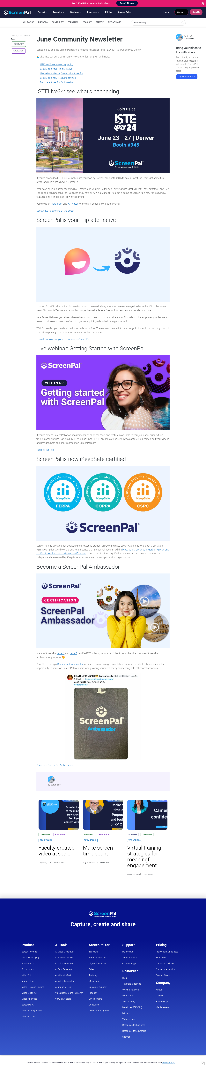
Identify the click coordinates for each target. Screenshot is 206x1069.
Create (180, 12)
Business (75, 12)
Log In (166, 12)
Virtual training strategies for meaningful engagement (144, 857)
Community (58, 22)
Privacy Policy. (168, 1063)
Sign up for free (186, 76)
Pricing (108, 12)
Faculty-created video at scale (57, 851)
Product (42, 12)
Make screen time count (98, 851)
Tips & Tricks (114, 22)
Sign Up (196, 12)
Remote (100, 22)
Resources (92, 12)
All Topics (28, 22)
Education (58, 12)
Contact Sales (124, 12)
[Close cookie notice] (202, 1063)
